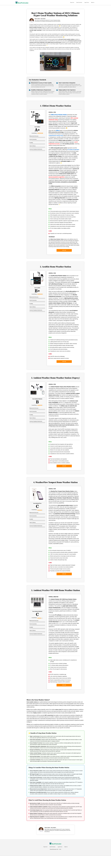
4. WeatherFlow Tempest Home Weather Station (55, 482)
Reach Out (72, 2)
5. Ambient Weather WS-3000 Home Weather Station (55, 590)
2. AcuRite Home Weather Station (55, 266)
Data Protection (79, 2)
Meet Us (92, 2)
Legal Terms (86, 2)
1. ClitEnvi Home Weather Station (55, 105)
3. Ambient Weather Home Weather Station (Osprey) (55, 377)
